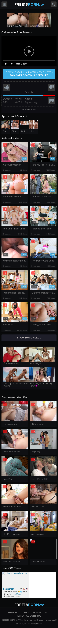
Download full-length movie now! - (29, 74)
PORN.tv (29, 4)
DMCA (25, 612)
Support (13, 612)
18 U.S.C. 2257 (41, 612)
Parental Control (29, 616)
